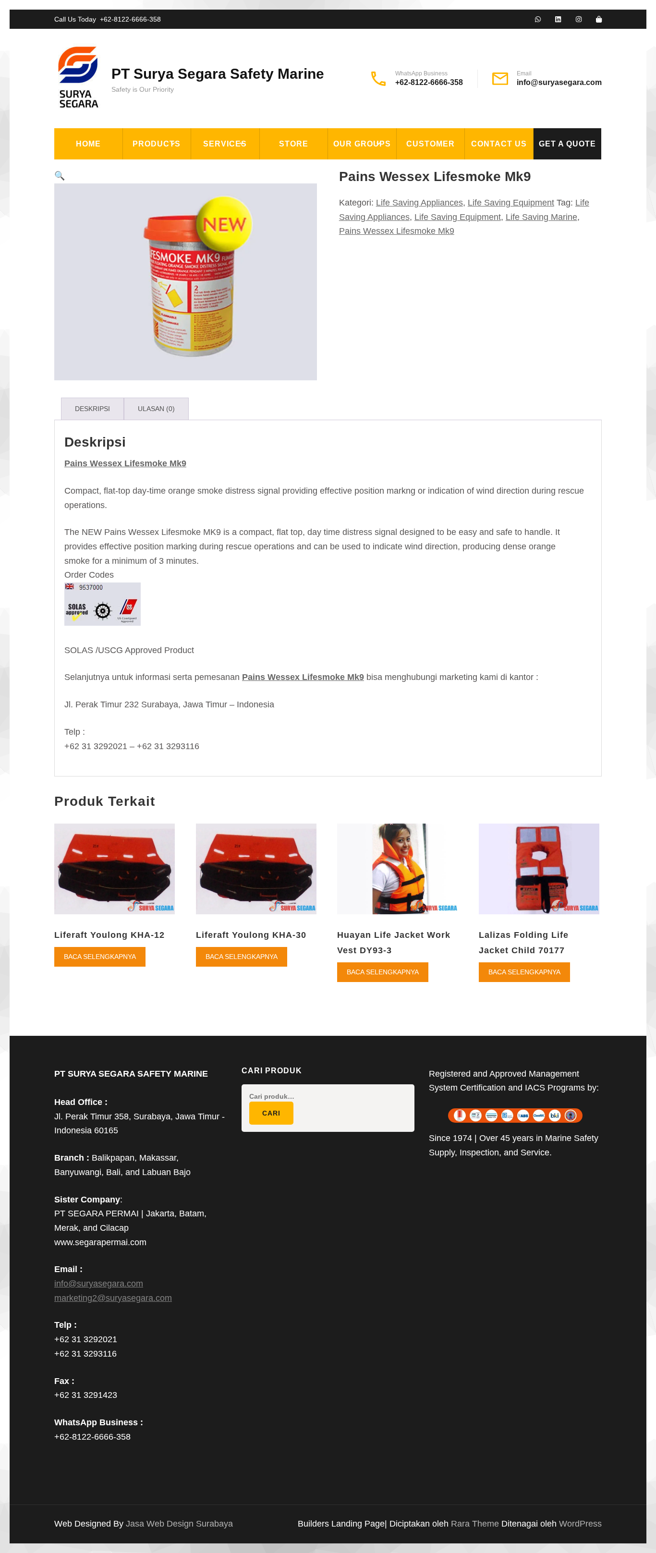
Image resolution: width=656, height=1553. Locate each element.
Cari (271, 1113)
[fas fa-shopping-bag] (599, 20)
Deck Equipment (163, 170)
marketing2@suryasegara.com (113, 1298)
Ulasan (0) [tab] (156, 409)
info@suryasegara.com (559, 82)
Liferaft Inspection (240, 170)
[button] (59, 176)
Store (293, 144)
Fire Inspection (230, 214)
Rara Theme (476, 1524)
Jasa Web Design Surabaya (179, 1524)
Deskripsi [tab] (92, 409)
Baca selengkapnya (100, 956)
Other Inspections (237, 236)
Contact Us (499, 144)
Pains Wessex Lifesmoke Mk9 (396, 231)
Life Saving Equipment (176, 214)
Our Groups (362, 144)
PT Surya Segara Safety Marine (217, 74)
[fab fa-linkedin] (558, 20)
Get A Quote (567, 144)
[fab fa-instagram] (579, 20)
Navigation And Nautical (180, 302)
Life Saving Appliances (177, 236)
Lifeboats (150, 258)
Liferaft (148, 280)
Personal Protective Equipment (174, 330)
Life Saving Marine (541, 217)
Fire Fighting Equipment (181, 192)
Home (88, 144)
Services (225, 144)
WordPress (580, 1524)
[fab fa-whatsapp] (538, 20)
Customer (430, 144)
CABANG (350, 170)
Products (157, 144)
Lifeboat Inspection (240, 192)
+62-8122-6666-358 (130, 19)
